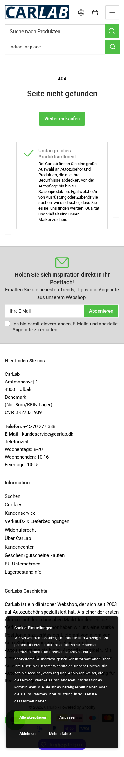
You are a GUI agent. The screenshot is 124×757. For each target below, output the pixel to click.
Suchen (12, 496)
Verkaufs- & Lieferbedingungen (37, 521)
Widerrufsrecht (20, 530)
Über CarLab (18, 538)
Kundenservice (20, 513)
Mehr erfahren (61, 734)
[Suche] (112, 31)
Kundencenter (19, 547)
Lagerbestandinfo (23, 572)
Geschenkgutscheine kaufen (35, 555)
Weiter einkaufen (62, 118)
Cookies (14, 504)
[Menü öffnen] (112, 12)
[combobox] (62, 31)
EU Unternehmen (22, 564)
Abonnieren (101, 311)
